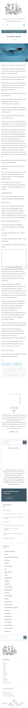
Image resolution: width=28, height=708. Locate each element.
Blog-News (7, 560)
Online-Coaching (8, 628)
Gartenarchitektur (8, 578)
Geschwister (5, 679)
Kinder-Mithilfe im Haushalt (10, 607)
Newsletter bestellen (7, 692)
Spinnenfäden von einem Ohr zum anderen (13, 513)
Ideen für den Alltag (7, 682)
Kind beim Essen (8, 601)
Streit (4, 672)
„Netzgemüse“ (4, 132)
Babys (5, 554)
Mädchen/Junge (8, 619)
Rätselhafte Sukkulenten (8, 538)
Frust (5, 569)
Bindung (4, 677)
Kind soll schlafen (8, 604)
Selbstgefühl (5, 673)
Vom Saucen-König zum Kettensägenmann (13, 525)
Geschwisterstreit (8, 586)
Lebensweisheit (7, 616)
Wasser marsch (6, 521)
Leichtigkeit (5, 681)
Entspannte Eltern (8, 566)
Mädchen (5, 663)
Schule (4, 666)
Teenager (11, 30)
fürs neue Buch (7, 572)
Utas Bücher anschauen (7, 694)
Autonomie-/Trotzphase (9, 551)
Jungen (4, 665)
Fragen (4, 675)
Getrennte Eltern (8, 589)
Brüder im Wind (7, 510)
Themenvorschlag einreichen (9, 695)
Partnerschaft (7, 631)
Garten (6, 575)
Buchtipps (6, 563)
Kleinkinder (7, 610)
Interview (6, 598)
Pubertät (5, 30)
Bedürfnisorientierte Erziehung (11, 557)
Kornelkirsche (7, 613)
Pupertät (4, 668)
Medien (4, 670)
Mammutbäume (8, 622)
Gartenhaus (7, 580)
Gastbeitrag (7, 583)
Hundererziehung (8, 595)
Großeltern (6, 592)
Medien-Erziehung (8, 625)
